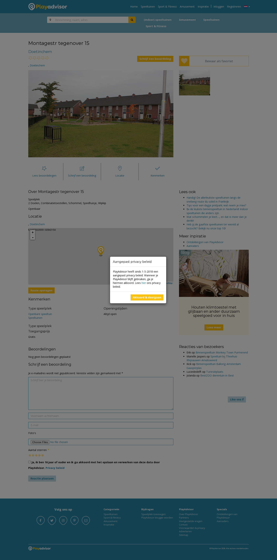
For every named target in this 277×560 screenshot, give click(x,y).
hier (144, 283)
